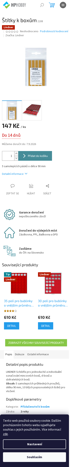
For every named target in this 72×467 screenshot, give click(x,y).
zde (5, 434)
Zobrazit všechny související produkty (36, 342)
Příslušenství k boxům (35, 407)
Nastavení (34, 444)
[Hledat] (42, 5)
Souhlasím (34, 457)
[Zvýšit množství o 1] (16, 153)
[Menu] (63, 5)
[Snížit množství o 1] (16, 158)
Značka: (14, 35)
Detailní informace (13, 174)
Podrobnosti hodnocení (54, 31)
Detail (11, 325)
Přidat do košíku (38, 155)
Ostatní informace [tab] (38, 354)
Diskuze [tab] (19, 354)
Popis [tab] (8, 354)
